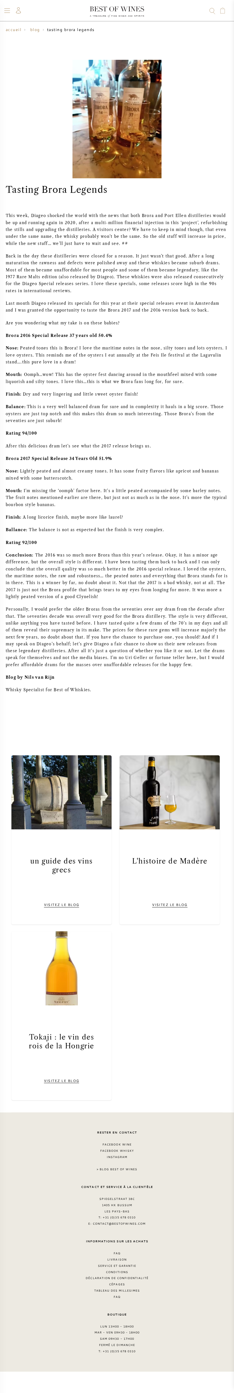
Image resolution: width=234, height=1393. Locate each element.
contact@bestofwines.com (119, 1224)
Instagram (117, 1157)
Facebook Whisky (117, 1151)
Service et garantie (117, 1266)
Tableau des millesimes (117, 1290)
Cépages (117, 1284)
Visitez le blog (61, 904)
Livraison (116, 1259)
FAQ (117, 1253)
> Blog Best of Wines (117, 1169)
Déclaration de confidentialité (117, 1278)
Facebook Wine (117, 1144)
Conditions (117, 1272)
